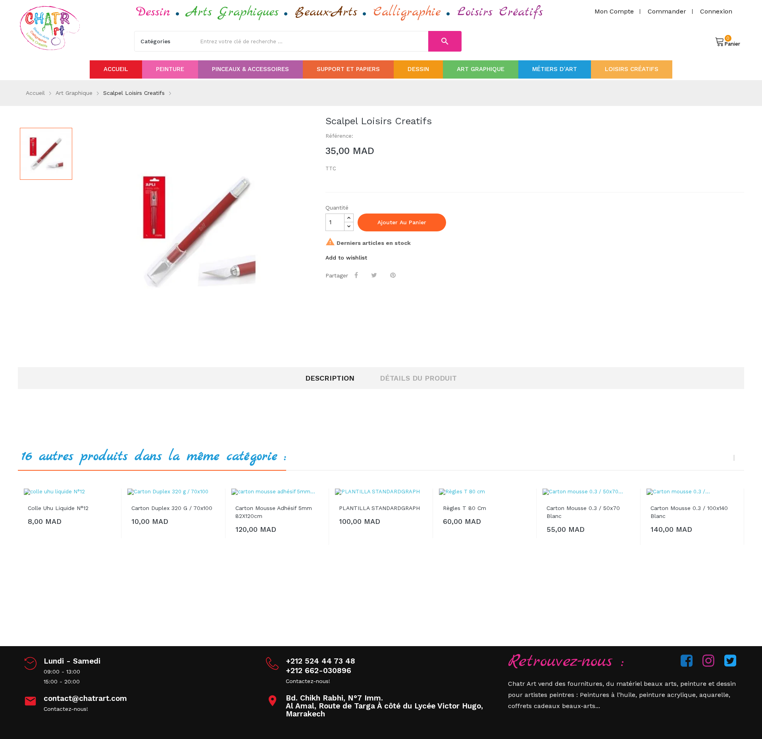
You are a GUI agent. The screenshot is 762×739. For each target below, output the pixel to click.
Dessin (153, 12)
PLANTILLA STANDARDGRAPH (379, 508)
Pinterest (393, 275)
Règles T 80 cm (464, 508)
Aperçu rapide (109, 502)
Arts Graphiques (233, 12)
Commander (667, 11)
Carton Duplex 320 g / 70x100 (171, 508)
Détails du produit (418, 378)
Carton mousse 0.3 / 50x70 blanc (583, 512)
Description (329, 378)
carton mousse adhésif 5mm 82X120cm (273, 512)
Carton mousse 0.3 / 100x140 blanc (689, 512)
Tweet (375, 275)
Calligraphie (407, 12)
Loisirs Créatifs (500, 12)
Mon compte (614, 11)
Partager (357, 275)
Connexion (716, 11)
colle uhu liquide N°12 (58, 508)
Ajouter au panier (401, 222)
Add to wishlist (346, 257)
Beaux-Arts (326, 12)
